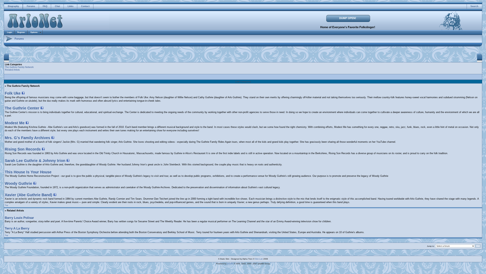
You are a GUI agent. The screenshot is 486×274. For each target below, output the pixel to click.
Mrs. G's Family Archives (27, 138)
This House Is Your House (28, 172)
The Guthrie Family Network (19, 67)
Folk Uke (13, 93)
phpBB (230, 264)
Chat (57, 6)
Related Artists (12, 69)
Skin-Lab (259, 259)
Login (9, 32)
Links (70, 6)
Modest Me (14, 123)
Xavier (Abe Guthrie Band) (28, 195)
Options (34, 32)
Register (21, 32)
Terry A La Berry (17, 228)
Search (474, 6)
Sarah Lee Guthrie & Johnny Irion (35, 161)
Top (6, 205)
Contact (85, 6)
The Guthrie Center (22, 108)
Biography (13, 6)
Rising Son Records (23, 149)
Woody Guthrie (18, 183)
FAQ (45, 6)
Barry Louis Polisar (19, 218)
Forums (31, 6)
